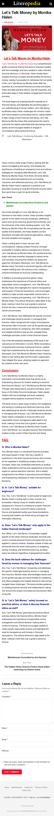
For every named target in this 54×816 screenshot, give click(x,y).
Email (5, 739)
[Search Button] (51, 4)
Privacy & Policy (41, 787)
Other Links (26, 790)
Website (5, 750)
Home (7, 787)
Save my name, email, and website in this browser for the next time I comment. (27, 763)
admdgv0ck (8, 22)
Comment (7, 696)
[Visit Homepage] (26, 3)
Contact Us (28, 787)
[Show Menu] (3, 4)
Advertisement (16, 787)
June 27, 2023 (23, 22)
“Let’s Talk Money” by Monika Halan (18, 63)
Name (5, 728)
